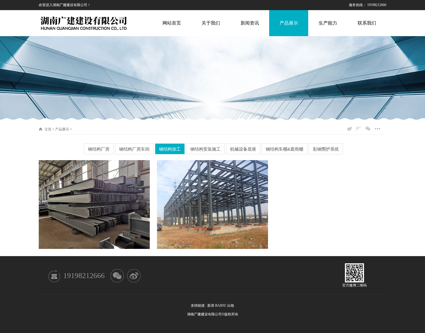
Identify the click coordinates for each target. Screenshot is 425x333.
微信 (117, 275)
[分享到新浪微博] (349, 128)
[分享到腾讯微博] (358, 128)
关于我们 (211, 23)
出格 (230, 306)
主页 (48, 129)
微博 (134, 275)
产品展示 (289, 23)
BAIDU (220, 306)
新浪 (210, 306)
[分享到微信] (367, 128)
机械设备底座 (243, 149)
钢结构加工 (170, 149)
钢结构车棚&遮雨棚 (284, 149)
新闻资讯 (250, 23)
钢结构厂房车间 (134, 149)
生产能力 (328, 23)
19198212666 (84, 275)
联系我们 (367, 23)
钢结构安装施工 (205, 149)
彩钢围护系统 (326, 149)
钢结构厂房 (99, 149)
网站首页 (171, 23)
